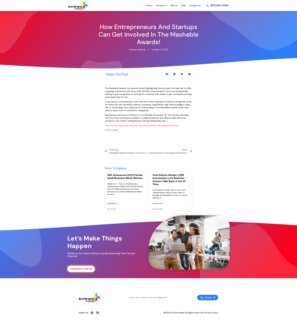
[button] (166, 74)
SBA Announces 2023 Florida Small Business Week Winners (125, 176)
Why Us (174, 5)
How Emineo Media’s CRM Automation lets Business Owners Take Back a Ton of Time (169, 179)
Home (149, 5)
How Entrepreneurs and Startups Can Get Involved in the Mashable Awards (142, 125)
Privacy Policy (211, 312)
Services (160, 5)
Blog (183, 5)
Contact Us (194, 5)
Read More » (112, 203)
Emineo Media (111, 130)
